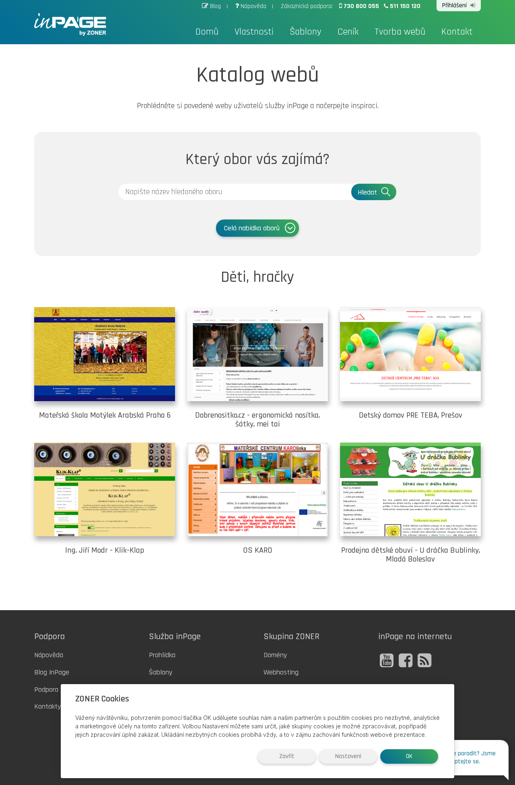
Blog (215, 6)
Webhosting (281, 672)
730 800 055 (362, 6)
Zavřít (287, 756)
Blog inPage (51, 672)
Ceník (348, 32)
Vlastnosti (254, 32)
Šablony (305, 32)
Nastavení (348, 756)
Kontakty (47, 706)
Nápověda (253, 6)
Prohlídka (162, 655)
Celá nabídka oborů (252, 228)
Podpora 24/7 (54, 689)
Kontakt (457, 32)
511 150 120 (405, 6)
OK (409, 756)
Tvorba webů (400, 32)
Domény (275, 655)
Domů (207, 32)
